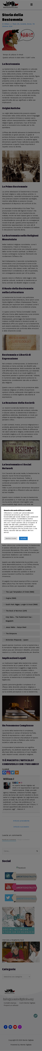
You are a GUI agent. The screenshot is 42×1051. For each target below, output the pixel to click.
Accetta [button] (23, 538)
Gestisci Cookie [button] (11, 538)
